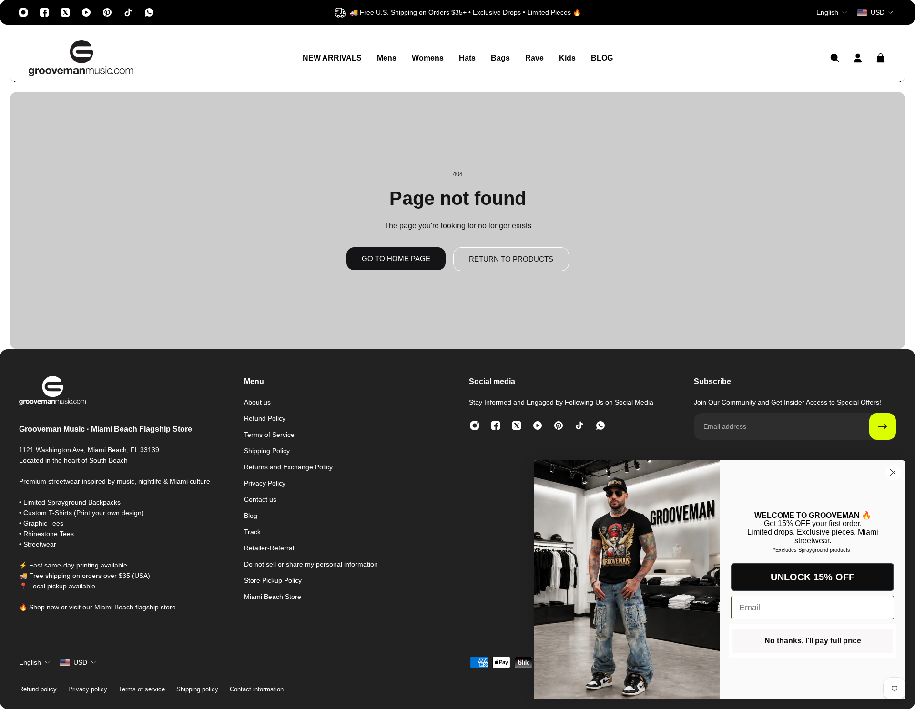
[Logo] (81, 58)
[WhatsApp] (149, 12)
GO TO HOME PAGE (396, 258)
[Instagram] (23, 12)
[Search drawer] (835, 58)
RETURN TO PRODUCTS (511, 259)
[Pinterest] (107, 12)
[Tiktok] (128, 12)
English (30, 662)
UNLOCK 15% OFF (812, 577)
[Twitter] (65, 12)
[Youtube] (86, 12)
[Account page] (857, 58)
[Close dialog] (893, 472)
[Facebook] (44, 12)
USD (80, 662)
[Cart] (880, 58)
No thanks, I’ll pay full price (812, 641)
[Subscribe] (882, 426)
